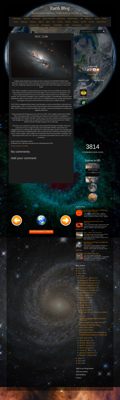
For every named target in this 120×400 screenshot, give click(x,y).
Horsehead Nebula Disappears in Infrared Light (93, 335)
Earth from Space (73, 18)
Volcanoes (33, 22)
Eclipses (104, 18)
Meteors (41, 22)
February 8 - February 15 (87, 352)
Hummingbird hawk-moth (91, 253)
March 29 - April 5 (85, 340)
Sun (54, 22)
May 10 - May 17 (85, 300)
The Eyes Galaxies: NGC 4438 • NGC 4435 (92, 322)
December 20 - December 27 (88, 280)
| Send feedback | (77, 25)
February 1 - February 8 (87, 355)
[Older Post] (66, 226)
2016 (79, 273)
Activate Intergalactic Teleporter (41, 231)
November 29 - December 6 (88, 288)
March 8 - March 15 (86, 348)
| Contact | (88, 25)
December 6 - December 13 (88, 285)
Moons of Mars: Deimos (86, 327)
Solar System (61, 18)
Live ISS (83, 22)
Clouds (16, 22)
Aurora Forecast (101, 22)
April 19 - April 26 (85, 307)
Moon (48, 22)
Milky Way (88, 18)
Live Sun (91, 22)
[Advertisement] (41, 199)
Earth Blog (60, 8)
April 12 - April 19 (85, 310)
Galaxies (75, 22)
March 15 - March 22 (86, 345)
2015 (79, 276)
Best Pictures (36, 18)
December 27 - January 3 (87, 278)
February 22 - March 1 (86, 350)
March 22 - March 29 (86, 343)
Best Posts (27, 18)
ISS (82, 18)
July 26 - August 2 (85, 295)
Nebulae (68, 22)
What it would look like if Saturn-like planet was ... (93, 332)
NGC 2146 (82, 316)
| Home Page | (17, 18)
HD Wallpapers (46, 25)
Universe (60, 22)
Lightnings (24, 22)
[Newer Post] (17, 226)
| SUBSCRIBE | (57, 25)
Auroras (97, 18)
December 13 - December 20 (88, 283)
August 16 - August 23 (86, 292)
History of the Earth (48, 18)
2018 (79, 268)
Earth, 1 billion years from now (93, 232)
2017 (79, 271)
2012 (79, 363)
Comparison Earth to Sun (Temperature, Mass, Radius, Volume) (96, 211)
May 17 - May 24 (85, 297)
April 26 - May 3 (84, 305)
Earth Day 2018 (34, 25)
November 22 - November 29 (88, 290)
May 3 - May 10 (84, 302)
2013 (79, 361)
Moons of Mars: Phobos (86, 330)
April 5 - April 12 (84, 338)
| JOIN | (67, 25)
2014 (79, 358)
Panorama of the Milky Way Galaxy (89, 325)
